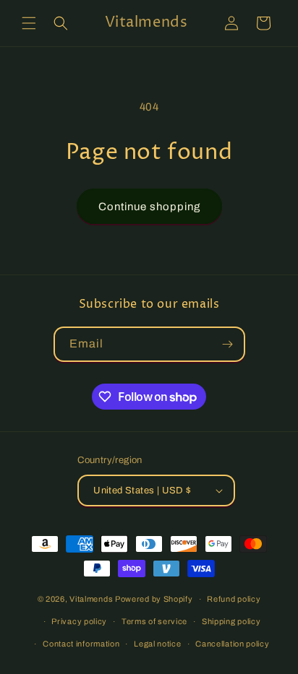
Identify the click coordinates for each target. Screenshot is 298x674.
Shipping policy (231, 621)
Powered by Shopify (154, 599)
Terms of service (154, 621)
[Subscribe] (228, 344)
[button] (29, 23)
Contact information (81, 643)
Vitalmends (91, 599)
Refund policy (233, 599)
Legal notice (157, 643)
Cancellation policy (232, 643)
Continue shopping (149, 206)
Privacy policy (79, 621)
